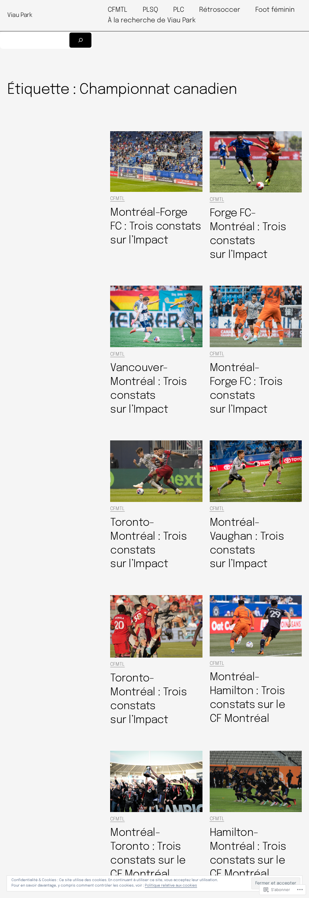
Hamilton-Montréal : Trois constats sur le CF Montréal (248, 853)
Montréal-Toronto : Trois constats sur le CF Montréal (148, 853)
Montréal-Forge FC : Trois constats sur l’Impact (155, 226)
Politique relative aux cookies (171, 885)
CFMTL (117, 198)
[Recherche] (80, 40)
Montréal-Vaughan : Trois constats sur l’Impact (247, 543)
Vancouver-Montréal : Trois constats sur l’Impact (148, 389)
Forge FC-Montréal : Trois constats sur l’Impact (248, 234)
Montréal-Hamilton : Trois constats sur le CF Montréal (247, 698)
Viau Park (19, 15)
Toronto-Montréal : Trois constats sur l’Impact (148, 543)
